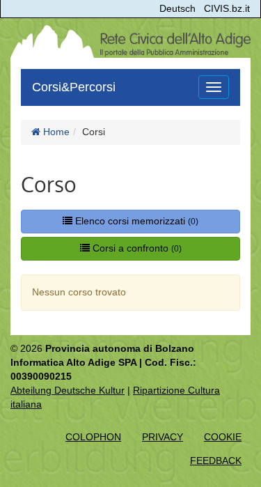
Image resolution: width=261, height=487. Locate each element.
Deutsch (177, 8)
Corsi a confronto (136, 248)
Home (55, 131)
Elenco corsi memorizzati (135, 220)
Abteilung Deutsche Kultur (67, 390)
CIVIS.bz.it (227, 8)
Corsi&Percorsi (74, 87)
